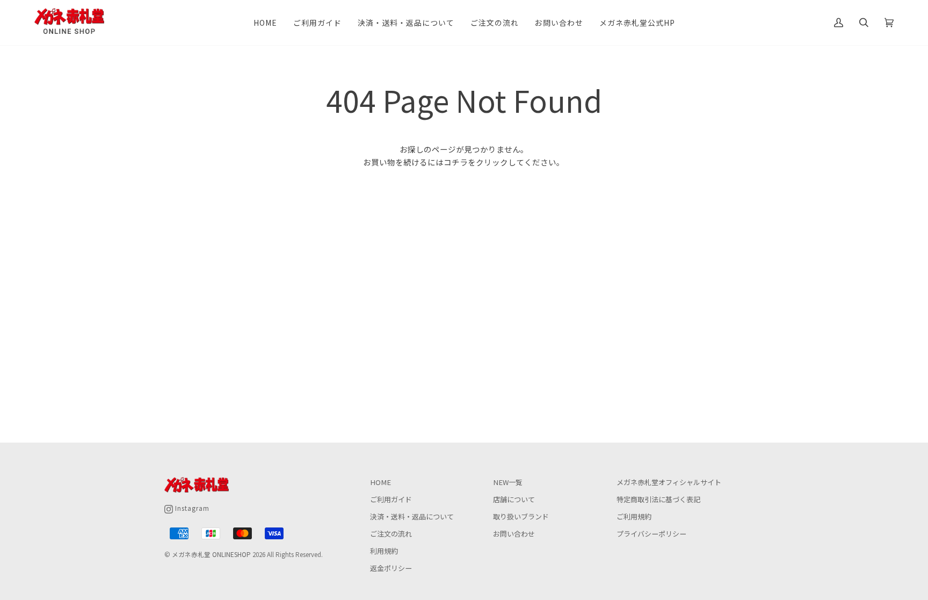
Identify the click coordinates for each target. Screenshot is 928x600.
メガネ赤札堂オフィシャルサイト (669, 482)
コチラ (456, 162)
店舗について (514, 499)
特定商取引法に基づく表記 (658, 499)
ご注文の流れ (391, 534)
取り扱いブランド (521, 516)
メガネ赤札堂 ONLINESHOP (211, 554)
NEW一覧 (508, 482)
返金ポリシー (391, 568)
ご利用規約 (634, 516)
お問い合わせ (514, 534)
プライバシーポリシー (651, 534)
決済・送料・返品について (412, 516)
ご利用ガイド (391, 499)
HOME (380, 482)
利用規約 (384, 551)
